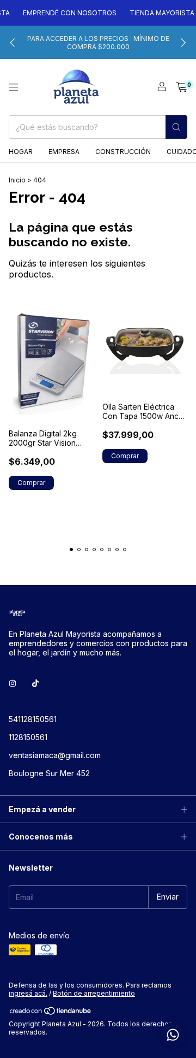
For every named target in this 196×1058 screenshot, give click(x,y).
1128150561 (28, 737)
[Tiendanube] (51, 1013)
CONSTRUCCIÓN (123, 151)
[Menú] (14, 87)
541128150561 (33, 719)
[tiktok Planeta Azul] (35, 683)
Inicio (17, 180)
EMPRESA (63, 151)
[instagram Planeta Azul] (12, 683)
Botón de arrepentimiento (94, 993)
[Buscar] (176, 127)
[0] (181, 87)
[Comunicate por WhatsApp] (173, 1034)
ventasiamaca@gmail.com (55, 755)
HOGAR (21, 151)
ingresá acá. (28, 993)
